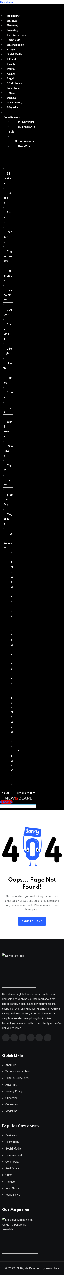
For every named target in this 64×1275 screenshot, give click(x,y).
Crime (11, 73)
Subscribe (11, 1098)
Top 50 (11, 92)
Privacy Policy (14, 1091)
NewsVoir (24, 146)
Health (11, 63)
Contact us (11, 1104)
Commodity (12, 1161)
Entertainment (15, 44)
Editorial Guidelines (17, 1078)
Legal (10, 78)
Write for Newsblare (17, 1071)
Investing (12, 30)
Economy (12, 25)
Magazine (12, 107)
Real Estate (12, 1168)
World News (14, 83)
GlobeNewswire (24, 141)
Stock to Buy (14, 102)
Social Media (14, 54)
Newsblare (6, 2)
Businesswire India (21, 129)
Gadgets (12, 49)
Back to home (32, 921)
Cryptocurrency (16, 35)
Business (12, 20)
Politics (11, 68)
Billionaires (13, 15)
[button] (19, 117)
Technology (13, 39)
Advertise (11, 1084)
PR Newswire (26, 121)
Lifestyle (12, 59)
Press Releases (11, 116)
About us (10, 1065)
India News (13, 88)
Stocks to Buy (25, 793)
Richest (11, 97)
